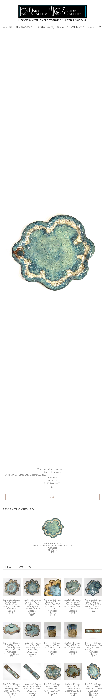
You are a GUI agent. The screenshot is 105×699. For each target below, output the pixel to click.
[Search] (100, 26)
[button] (25, 27)
